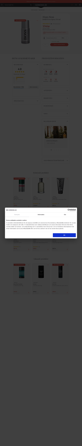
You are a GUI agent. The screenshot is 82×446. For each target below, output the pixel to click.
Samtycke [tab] (17, 214)
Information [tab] (41, 214)
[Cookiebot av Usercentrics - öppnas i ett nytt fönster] (69, 210)
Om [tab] (65, 214)
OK (64, 235)
